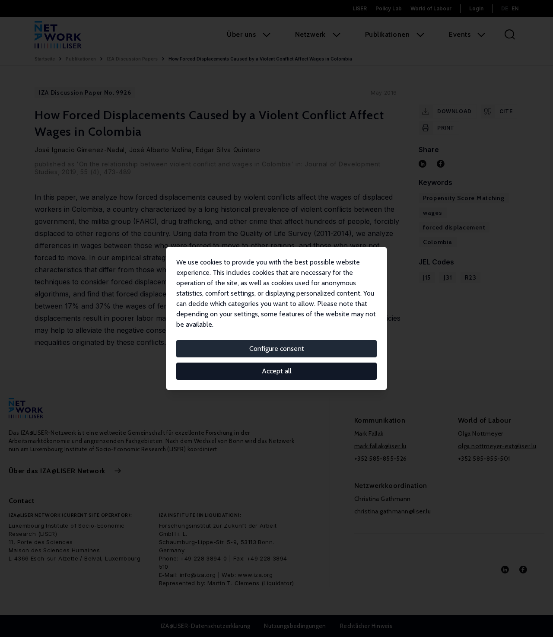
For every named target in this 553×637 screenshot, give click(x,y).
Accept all (277, 371)
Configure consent (276, 348)
